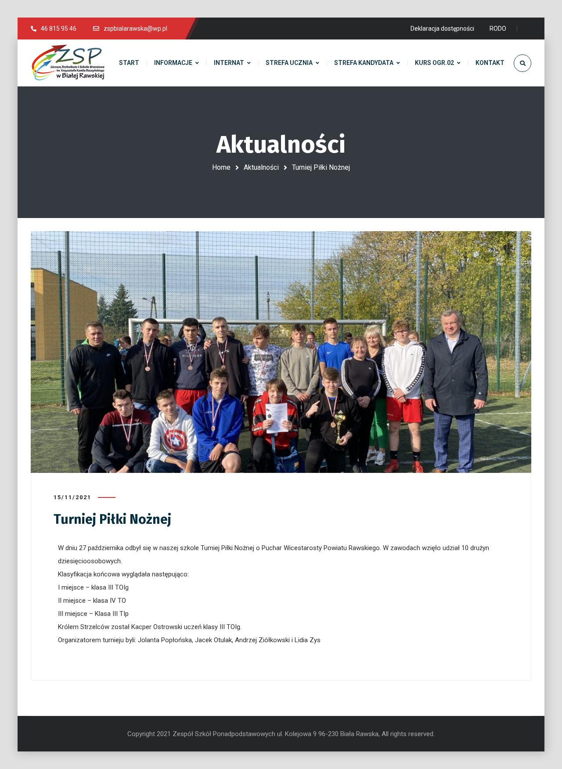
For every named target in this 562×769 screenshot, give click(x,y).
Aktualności (261, 167)
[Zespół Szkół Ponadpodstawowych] (68, 63)
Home (221, 167)
